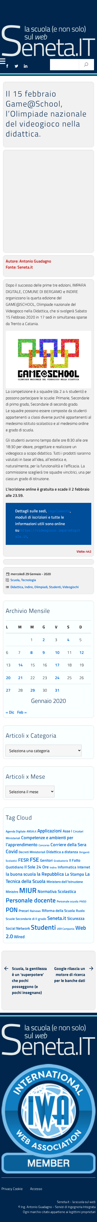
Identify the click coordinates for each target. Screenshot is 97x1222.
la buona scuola (21, 874)
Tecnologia (28, 579)
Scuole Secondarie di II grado (26, 918)
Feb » (22, 712)
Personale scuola (67, 901)
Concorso (44, 845)
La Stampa (74, 874)
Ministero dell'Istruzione (65, 881)
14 (20, 665)
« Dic (10, 712)
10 (57, 652)
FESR (23, 859)
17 (57, 665)
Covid (12, 851)
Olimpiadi (41, 586)
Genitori (46, 860)
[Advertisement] (48, 201)
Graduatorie (61, 861)
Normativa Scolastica (57, 891)
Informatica (67, 867)
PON (12, 909)
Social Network (18, 928)
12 (81, 652)
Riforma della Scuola (58, 910)
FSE (34, 859)
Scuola (15, 579)
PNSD (82, 901)
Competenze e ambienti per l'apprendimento (39, 841)
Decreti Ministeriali (32, 851)
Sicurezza (76, 918)
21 (20, 678)
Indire (29, 586)
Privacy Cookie (12, 1188)
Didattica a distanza (62, 852)
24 (57, 678)
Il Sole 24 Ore (36, 867)
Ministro (12, 891)
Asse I (67, 831)
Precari (24, 910)
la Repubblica (50, 873)
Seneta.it (56, 918)
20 (8, 678)
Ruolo (80, 910)
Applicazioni (49, 830)
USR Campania (65, 928)
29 (32, 690)
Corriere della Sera (68, 844)
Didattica (16, 586)
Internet (83, 867)
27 (8, 690)
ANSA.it (31, 831)
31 (57, 690)
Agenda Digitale (16, 831)
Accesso (36, 1188)
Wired (19, 936)
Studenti (55, 586)
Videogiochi (70, 586)
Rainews (35, 911)
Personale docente (31, 900)
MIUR (28, 890)
